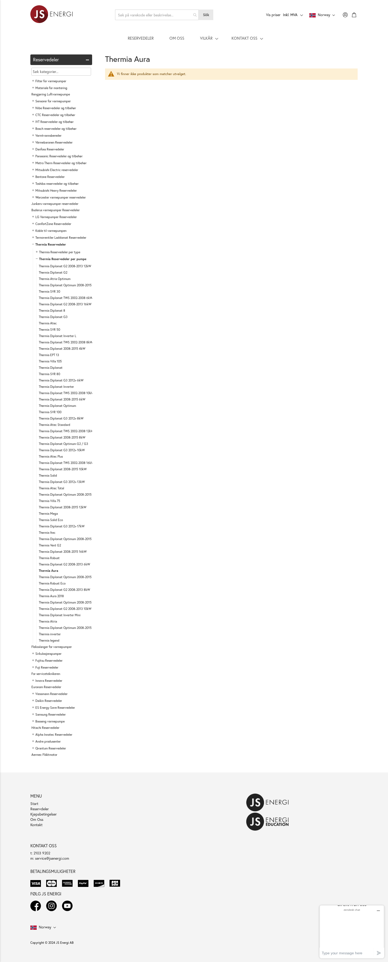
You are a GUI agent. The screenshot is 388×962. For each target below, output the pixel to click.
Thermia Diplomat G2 (53, 272)
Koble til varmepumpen (51, 231)
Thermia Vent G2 (50, 545)
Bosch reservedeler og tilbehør (56, 129)
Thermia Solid (48, 475)
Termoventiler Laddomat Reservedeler (60, 238)
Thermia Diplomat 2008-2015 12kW (62, 507)
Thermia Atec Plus (51, 456)
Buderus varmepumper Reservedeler (55, 210)
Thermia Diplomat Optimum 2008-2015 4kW (69, 494)
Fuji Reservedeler (46, 667)
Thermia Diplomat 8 (52, 310)
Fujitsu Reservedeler (49, 660)
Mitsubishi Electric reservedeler (56, 170)
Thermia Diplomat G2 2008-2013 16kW (65, 304)
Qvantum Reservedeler (50, 748)
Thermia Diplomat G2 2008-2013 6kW (64, 564)
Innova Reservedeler (48, 681)
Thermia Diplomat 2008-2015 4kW (62, 349)
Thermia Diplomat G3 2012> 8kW (61, 418)
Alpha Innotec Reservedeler (53, 735)
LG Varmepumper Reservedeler (56, 217)
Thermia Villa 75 (49, 501)
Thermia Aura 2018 (51, 596)
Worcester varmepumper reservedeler (60, 197)
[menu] (194, 38)
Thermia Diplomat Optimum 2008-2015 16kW (69, 285)
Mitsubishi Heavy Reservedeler (56, 190)
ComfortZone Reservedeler (53, 224)
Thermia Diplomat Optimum (57, 406)
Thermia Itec (47, 533)
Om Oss (36, 819)
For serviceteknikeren (45, 674)
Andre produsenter (48, 741)
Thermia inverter (50, 634)
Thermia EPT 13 (49, 355)
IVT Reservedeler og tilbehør (54, 122)
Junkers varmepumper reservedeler (54, 204)
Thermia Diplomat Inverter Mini (60, 615)
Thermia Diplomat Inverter (56, 387)
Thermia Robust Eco (52, 583)
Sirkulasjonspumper (48, 654)
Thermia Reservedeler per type (59, 252)
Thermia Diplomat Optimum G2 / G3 (63, 444)
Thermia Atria (48, 621)
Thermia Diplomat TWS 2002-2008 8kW (66, 342)
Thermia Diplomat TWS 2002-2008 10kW (66, 393)
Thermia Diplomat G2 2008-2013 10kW (65, 609)
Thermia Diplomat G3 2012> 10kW (62, 450)
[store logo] (51, 14)
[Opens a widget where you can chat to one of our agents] (352, 931)
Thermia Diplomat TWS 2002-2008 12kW (66, 431)
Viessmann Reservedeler (51, 694)
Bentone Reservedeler (50, 177)
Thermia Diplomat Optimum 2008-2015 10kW (69, 602)
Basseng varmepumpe (50, 721)
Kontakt (36, 824)
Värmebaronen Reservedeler (54, 142)
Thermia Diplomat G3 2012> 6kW (61, 380)
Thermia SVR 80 (49, 374)
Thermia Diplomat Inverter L (57, 336)
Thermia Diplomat (51, 368)
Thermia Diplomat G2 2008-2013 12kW (65, 266)
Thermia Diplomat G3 (53, 317)
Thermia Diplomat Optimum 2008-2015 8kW (69, 577)
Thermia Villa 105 (50, 361)
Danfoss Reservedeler (49, 149)
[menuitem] (141, 38)
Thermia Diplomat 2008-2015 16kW (63, 552)
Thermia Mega (48, 513)
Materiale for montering (51, 88)
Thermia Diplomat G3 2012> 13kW (62, 482)
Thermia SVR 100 (50, 412)
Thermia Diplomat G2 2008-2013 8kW (64, 590)
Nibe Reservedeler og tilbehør (55, 108)
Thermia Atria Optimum (54, 279)
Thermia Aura (48, 571)
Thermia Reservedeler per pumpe (62, 259)
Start (34, 803)
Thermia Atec (48, 323)
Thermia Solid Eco (51, 520)
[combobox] (157, 15)
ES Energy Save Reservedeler (55, 708)
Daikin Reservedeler (48, 701)
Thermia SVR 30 (49, 291)
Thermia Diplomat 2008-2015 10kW (63, 469)
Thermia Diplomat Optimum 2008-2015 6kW (69, 539)
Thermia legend (49, 640)
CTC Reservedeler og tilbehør (55, 115)
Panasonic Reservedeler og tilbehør (59, 156)
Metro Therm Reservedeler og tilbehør (61, 163)
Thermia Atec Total (51, 488)
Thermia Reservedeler (50, 244)
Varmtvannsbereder (48, 135)
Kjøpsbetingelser (43, 814)
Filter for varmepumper (50, 81)
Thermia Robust (49, 558)
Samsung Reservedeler (50, 714)
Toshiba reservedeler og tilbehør (57, 184)
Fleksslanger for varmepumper (51, 647)
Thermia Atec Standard (54, 425)
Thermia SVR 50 (49, 330)
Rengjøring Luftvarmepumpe (50, 94)
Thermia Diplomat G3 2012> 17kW (61, 526)
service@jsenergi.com (52, 858)
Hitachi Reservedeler (45, 728)
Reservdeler (39, 808)
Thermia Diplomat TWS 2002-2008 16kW (66, 463)
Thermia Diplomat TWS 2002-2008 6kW (66, 298)
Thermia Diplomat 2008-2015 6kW (62, 399)
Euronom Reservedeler (46, 687)
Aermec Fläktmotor (44, 755)
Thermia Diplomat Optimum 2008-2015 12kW (69, 628)
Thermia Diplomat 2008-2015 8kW (62, 437)
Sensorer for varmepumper (53, 101)
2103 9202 (42, 852)
